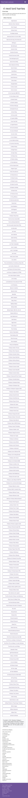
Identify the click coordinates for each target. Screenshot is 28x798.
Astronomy (4, 736)
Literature (4, 759)
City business (5, 741)
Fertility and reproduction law (8, 749)
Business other (5, 739)
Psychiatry (4, 775)
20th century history (6, 731)
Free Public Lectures (7, 2)
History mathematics (6, 757)
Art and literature (6, 734)
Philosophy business (6, 770)
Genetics (4, 753)
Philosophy (4, 769)
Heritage (4, 756)
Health (3, 754)
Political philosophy (6, 773)
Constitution (5, 746)
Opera (3, 767)
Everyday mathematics (7, 747)
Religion (4, 777)
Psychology (4, 776)
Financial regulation (6, 752)
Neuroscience (5, 766)
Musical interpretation (7, 763)
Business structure (6, 740)
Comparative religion (6, 743)
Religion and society (6, 779)
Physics (4, 772)
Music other (4, 762)
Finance (4, 750)
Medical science (5, 760)
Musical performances (7, 764)
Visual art (4, 780)
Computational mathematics (8, 744)
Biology (4, 737)
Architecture (5, 733)
